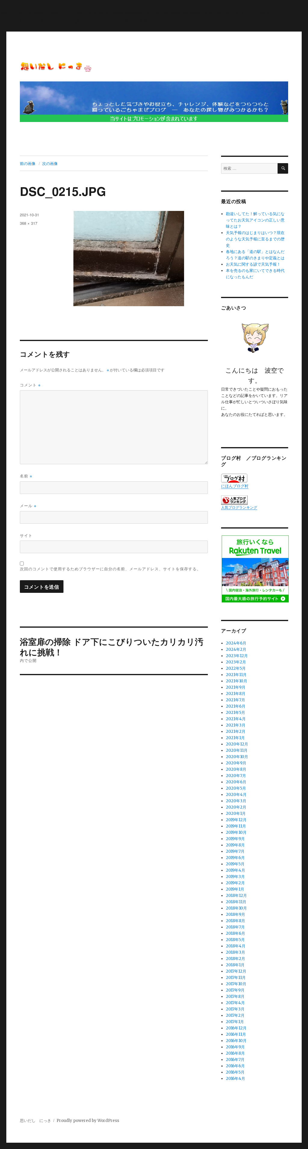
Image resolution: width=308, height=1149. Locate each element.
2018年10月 (236, 908)
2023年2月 (236, 662)
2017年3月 (235, 1009)
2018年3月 (235, 952)
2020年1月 (236, 813)
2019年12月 (236, 819)
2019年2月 (235, 882)
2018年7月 (235, 927)
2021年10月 (236, 681)
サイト (26, 535)
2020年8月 (236, 769)
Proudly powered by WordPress (88, 1120)
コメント (30, 385)
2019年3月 (235, 876)
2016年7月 (235, 1059)
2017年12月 (236, 971)
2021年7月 (235, 700)
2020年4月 (236, 794)
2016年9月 (235, 1047)
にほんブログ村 (234, 486)
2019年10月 (236, 832)
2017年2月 (235, 1015)
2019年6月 (235, 857)
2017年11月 (236, 977)
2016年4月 (235, 1078)
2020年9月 (236, 763)
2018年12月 (236, 895)
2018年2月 (235, 958)
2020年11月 (237, 750)
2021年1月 (235, 737)
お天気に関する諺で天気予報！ (253, 264)
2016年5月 (235, 1072)
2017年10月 (236, 983)
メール (28, 505)
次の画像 (50, 163)
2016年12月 (236, 1028)
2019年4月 (235, 870)
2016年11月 (236, 1034)
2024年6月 (236, 643)
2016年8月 (235, 1053)
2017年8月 (235, 996)
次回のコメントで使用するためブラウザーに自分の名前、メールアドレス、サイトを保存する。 (110, 568)
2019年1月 (235, 889)
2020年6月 (236, 782)
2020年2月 (236, 807)
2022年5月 (236, 668)
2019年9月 (235, 838)
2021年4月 (236, 718)
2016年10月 (236, 1040)
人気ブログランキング (239, 507)
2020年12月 (237, 744)
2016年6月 (235, 1065)
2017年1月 (235, 1021)
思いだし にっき (35, 1120)
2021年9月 (235, 687)
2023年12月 (237, 655)
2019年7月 (235, 851)
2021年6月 (235, 706)
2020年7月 (236, 775)
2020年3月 (236, 800)
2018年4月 (235, 946)
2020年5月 (236, 788)
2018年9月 (235, 914)
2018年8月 (235, 920)
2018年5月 (235, 939)
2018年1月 (235, 965)
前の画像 (27, 163)
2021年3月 (235, 725)
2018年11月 (236, 901)
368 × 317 (28, 223)
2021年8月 (235, 693)
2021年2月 (235, 731)
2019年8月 (235, 845)
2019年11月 (236, 826)
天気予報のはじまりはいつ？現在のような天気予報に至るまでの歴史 (255, 239)
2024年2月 (236, 649)
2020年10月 (237, 756)
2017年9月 (235, 990)
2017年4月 (235, 1002)
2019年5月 (235, 864)
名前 (26, 476)
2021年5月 (235, 712)
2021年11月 (236, 674)
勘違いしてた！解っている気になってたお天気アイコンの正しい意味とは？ (255, 220)
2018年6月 (235, 933)
